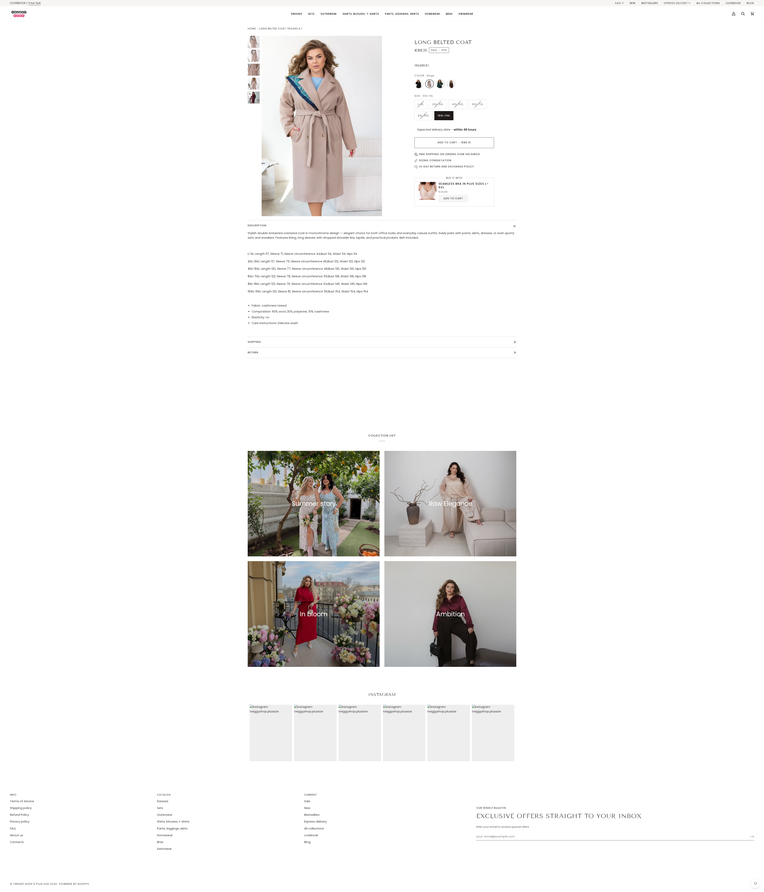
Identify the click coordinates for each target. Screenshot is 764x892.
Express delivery (676, 3)
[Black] (419, 84)
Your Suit (34, 3)
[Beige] (430, 84)
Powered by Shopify (74, 884)
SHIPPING (254, 342)
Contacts (17, 842)
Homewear (165, 835)
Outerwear (164, 815)
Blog (307, 842)
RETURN (253, 352)
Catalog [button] (164, 794)
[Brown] (451, 84)
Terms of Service (22, 801)
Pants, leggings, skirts (172, 828)
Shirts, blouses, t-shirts (173, 822)
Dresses (162, 801)
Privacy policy (19, 822)
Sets (160, 808)
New (307, 808)
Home (252, 28)
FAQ (13, 828)
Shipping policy (21, 808)
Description (257, 225)
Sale (618, 3)
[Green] (441, 84)
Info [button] (13, 794)
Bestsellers (312, 815)
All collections (314, 828)
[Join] (749, 836)
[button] (296, 13)
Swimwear (164, 849)
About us (16, 835)
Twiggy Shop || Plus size (31, 884)
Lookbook (311, 835)
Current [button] (310, 794)
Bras (160, 842)
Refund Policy (19, 815)
